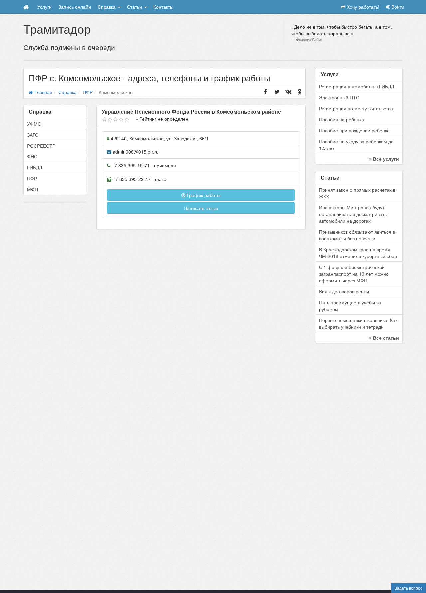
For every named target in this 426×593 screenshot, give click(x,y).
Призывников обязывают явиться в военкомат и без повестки (357, 235)
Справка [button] (107, 6)
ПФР (32, 178)
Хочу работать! (362, 6)
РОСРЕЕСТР (41, 145)
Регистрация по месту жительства (356, 108)
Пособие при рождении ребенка (354, 130)
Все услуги (385, 158)
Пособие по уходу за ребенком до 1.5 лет (356, 144)
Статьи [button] (135, 6)
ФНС (32, 156)
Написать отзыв (201, 208)
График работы (202, 195)
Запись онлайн (74, 6)
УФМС (34, 123)
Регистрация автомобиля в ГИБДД (356, 86)
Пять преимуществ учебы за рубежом (350, 305)
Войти (397, 6)
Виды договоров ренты (344, 291)
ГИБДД (34, 167)
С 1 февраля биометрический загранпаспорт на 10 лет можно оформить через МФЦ (354, 274)
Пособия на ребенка (341, 119)
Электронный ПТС (339, 97)
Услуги (44, 6)
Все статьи (385, 337)
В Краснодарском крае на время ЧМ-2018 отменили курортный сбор (358, 252)
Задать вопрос (408, 588)
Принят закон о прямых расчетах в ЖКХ (357, 193)
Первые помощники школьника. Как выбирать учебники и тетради (358, 323)
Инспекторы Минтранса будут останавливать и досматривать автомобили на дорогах (353, 214)
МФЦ (32, 189)
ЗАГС (32, 134)
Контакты (163, 6)
